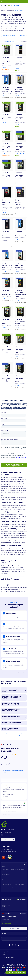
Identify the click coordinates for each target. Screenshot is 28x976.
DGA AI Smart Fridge (20, 60)
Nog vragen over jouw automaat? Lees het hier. (14, 672)
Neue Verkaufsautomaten (9, 35)
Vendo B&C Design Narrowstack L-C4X (7, 90)
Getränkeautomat (9, 10)
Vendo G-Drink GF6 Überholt (7, 117)
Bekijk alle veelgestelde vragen (14, 735)
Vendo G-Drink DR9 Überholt (20, 322)
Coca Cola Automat (18, 10)
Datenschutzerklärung (10, 964)
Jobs (3, 879)
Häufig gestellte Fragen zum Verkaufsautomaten (13, 869)
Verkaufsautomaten (13, 486)
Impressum (23, 965)
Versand (21, 964)
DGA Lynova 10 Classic (6, 203)
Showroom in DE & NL (7, 960)
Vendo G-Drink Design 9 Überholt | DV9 (7, 61)
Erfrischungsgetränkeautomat (8, 509)
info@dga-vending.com (9, 834)
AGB (17, 964)
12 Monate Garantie (7, 954)
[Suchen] (5, 5)
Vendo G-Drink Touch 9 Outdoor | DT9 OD (20, 380)
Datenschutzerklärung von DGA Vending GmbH (13, 884)
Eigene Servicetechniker (8, 957)
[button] (26, 5)
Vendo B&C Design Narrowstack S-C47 (7, 266)
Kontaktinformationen (7, 965)
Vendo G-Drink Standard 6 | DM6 (6, 293)
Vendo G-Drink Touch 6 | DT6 (6, 379)
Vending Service (6, 874)
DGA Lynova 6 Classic (5, 234)
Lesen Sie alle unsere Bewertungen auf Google (13, 771)
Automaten (3, 479)
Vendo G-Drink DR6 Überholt (7, 322)
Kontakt (4, 881)
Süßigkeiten (13, 550)
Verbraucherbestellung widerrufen (10, 887)
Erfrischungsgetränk (7, 583)
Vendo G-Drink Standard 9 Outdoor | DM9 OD (20, 147)
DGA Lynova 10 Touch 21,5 (19, 203)
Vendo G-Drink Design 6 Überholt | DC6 (7, 147)
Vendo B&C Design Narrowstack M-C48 (20, 234)
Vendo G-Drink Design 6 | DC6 (19, 266)
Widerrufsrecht (16, 965)
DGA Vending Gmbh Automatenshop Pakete (14, 576)
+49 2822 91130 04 (8, 832)
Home (2, 10)
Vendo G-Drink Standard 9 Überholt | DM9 (20, 350)
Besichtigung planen (15, 928)
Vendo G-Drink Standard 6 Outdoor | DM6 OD (20, 294)
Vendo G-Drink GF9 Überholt (7, 350)
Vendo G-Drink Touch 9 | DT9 (19, 176)
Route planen (7, 908)
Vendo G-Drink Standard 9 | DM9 (6, 176)
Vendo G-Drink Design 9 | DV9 (19, 90)
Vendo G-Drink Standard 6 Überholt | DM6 (20, 118)
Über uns (4, 876)
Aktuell (3, 866)
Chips (18, 550)
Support (4, 871)
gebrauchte (5, 486)
